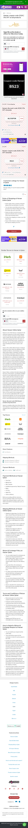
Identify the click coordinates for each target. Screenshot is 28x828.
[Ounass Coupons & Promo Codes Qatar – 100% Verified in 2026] (7, 297)
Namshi (20, 289)
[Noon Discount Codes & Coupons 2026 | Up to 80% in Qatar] (7, 270)
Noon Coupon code (14, 768)
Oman (14, 702)
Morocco (14, 718)
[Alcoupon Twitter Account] (9, 788)
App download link (14, 797)
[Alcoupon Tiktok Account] (18, 788)
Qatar (14, 706)
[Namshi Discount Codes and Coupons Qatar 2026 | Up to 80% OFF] (20, 284)
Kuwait (14, 694)
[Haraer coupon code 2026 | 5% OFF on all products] (14, 85)
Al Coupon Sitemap (14, 748)
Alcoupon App (14, 794)
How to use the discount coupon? (14, 760)
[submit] (23, 48)
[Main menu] (25, 7)
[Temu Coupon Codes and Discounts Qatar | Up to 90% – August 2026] (20, 256)
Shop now (14, 231)
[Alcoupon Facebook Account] (14, 788)
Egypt (14, 710)
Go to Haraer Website (13, 125)
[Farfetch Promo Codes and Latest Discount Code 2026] (20, 443)
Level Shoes (20, 277)
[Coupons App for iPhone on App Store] (19, 802)
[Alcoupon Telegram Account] (22, 788)
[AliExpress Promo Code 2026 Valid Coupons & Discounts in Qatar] (20, 438)
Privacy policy (14, 756)
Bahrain (14, 698)
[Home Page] (6, 7)
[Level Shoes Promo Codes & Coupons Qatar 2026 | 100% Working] (20, 270)
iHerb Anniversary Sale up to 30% (13, 1)
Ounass (7, 304)
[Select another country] (18, 7)
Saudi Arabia (14, 686)
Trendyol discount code (14, 764)
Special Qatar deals (14, 740)
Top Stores (6, 415)
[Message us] (24, 824)
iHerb (7, 262)
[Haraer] (14, 24)
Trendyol (20, 303)
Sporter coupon (14, 776)
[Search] (22, 7)
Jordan (14, 714)
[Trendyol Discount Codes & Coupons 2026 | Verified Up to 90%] (20, 297)
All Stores (8, 13)
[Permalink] (2, 130)
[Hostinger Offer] (14, 140)
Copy (21, 118)
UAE (14, 690)
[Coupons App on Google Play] (16, 802)
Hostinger (7, 290)
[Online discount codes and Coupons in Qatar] (3, 13)
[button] (25, 1)
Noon (7, 275)
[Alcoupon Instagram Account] (5, 788)
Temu (21, 263)
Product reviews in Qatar (14, 772)
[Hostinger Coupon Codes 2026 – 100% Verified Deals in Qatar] (7, 284)
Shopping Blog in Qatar (14, 744)
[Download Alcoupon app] (14, 67)
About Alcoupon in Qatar (14, 752)
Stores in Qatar (14, 736)
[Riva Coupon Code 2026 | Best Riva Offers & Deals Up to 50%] (8, 438)
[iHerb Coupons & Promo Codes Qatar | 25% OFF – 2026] (7, 256)
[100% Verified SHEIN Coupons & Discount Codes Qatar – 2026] (8, 443)
